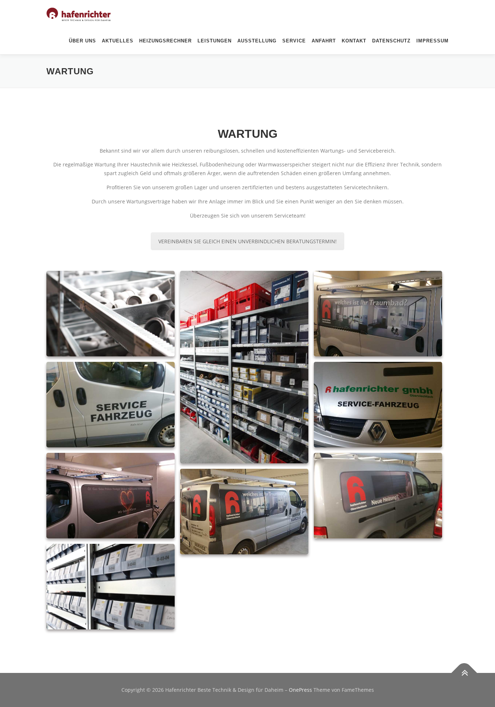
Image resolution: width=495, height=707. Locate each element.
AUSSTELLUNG (256, 41)
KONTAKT (354, 41)
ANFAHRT (324, 41)
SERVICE (294, 41)
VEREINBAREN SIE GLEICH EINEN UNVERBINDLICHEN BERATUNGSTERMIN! (247, 241)
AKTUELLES (117, 41)
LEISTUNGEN (214, 41)
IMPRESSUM (432, 41)
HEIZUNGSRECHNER (165, 41)
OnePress (300, 689)
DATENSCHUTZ (391, 41)
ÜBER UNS (82, 41)
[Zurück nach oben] (464, 673)
